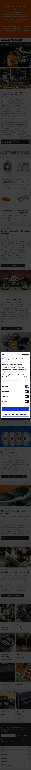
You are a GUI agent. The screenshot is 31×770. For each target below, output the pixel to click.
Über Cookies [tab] (25, 359)
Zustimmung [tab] (5, 359)
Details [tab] (15, 359)
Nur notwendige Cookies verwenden (15, 414)
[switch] (27, 391)
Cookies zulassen (15, 409)
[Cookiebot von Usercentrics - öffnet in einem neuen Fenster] (22, 354)
